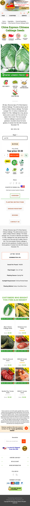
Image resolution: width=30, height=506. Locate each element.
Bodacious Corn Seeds (22, 327)
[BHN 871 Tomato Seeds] (22, 374)
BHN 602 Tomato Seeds (22, 359)
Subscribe (24, 441)
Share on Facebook (13, 183)
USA (18, 187)
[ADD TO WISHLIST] (22, 155)
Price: (13, 148)
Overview (15, 195)
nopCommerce (18, 498)
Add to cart (14, 155)
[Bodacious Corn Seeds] (22, 310)
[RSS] (16, 474)
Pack (14, 135)
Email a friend (19, 183)
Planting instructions (15, 202)
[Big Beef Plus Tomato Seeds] (8, 374)
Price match (26, 155)
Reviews (15, 215)
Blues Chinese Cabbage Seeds (8, 327)
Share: (15, 180)
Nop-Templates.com (18, 499)
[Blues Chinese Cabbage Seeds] (8, 310)
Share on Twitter (11, 183)
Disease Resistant (15, 208)
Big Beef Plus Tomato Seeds (8, 391)
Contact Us (15, 222)
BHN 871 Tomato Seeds (22, 391)
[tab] (15, 195)
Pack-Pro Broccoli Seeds (8, 359)
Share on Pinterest (16, 183)
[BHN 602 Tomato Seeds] (22, 342)
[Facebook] (13, 474)
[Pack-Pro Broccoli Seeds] (8, 342)
